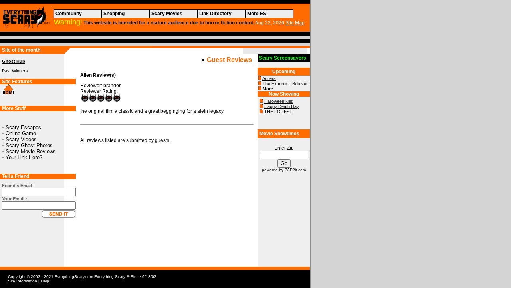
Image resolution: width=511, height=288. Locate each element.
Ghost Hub (13, 61)
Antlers (269, 78)
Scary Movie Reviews (31, 151)
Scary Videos (21, 139)
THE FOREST (278, 111)
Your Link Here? (24, 157)
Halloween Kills (278, 101)
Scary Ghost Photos (29, 145)
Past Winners (15, 70)
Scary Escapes (23, 127)
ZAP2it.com (295, 170)
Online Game (21, 133)
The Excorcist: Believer (285, 83)
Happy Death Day (281, 106)
